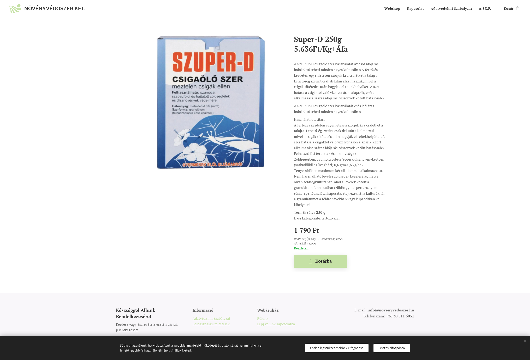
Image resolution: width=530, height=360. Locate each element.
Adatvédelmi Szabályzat (211, 318)
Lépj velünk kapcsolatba (276, 324)
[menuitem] (393, 8)
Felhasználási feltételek (211, 324)
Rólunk (262, 318)
